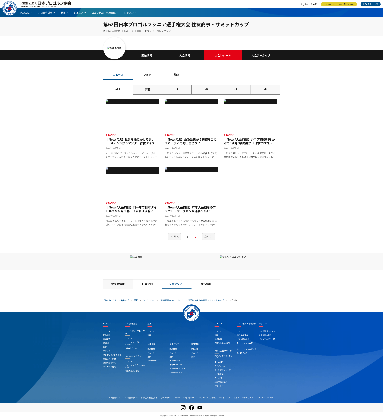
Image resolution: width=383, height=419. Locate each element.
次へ (208, 236)
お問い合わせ (188, 397)
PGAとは (107, 323)
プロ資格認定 (131, 323)
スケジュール (220, 366)
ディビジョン (220, 373)
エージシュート (176, 372)
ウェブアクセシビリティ (243, 397)
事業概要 (106, 339)
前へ (174, 236)
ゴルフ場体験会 (243, 339)
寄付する (339, 4)
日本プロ (147, 284)
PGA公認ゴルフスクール (269, 331)
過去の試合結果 (221, 381)
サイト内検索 (310, 4)
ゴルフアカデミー (267, 339)
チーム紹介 (219, 377)
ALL (118, 89)
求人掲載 (165, 397)
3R (235, 89)
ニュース (118, 75)
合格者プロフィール (133, 348)
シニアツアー (177, 284)
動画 (177, 75)
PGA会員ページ (370, 4)
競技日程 (151, 348)
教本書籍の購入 (265, 335)
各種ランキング (176, 364)
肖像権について (109, 362)
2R (206, 89)
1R (176, 89)
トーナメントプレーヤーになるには (135, 343)
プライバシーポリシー (266, 397)
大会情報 (184, 55)
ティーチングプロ (133, 356)
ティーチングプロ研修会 (246, 349)
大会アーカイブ (260, 55)
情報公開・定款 (109, 359)
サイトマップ (224, 397)
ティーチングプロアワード (246, 344)
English (177, 397)
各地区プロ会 (242, 353)
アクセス (106, 351)
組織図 (106, 343)
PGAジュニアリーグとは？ (223, 357)
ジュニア (218, 323)
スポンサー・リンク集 (207, 397)
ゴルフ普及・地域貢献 (246, 323)
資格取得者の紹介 (132, 371)
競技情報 (146, 55)
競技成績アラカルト (178, 368)
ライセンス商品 (109, 366)
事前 (147, 89)
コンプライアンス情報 (112, 355)
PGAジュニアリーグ (223, 350)
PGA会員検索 (131, 397)
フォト (147, 75)
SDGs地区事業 (242, 335)
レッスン (263, 323)
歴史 (105, 347)
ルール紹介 (219, 362)
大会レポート (223, 55)
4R (265, 89)
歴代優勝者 (152, 360)
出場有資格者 (175, 360)
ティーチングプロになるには (135, 366)
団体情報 (106, 335)
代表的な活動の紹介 (223, 343)
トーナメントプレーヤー (135, 332)
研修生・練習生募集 (149, 397)
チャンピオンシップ (223, 370)
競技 (149, 323)
